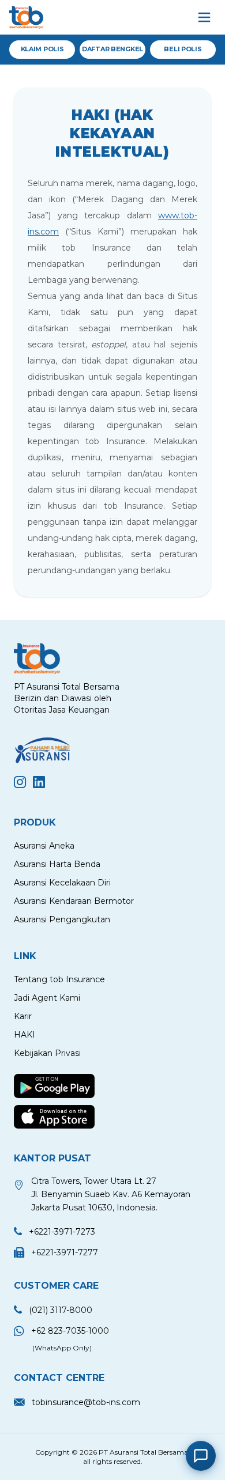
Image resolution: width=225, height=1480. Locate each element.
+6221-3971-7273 (62, 1232)
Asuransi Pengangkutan (62, 919)
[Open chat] (201, 1456)
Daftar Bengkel (112, 49)
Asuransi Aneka (44, 846)
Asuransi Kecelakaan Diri (62, 882)
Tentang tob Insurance (59, 979)
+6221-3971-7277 (64, 1252)
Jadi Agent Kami (47, 998)
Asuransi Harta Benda (57, 864)
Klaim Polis (42, 49)
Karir (23, 1016)
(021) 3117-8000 (60, 1310)
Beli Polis (182, 49)
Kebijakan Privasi (47, 1053)
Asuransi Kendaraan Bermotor (74, 901)
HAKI (24, 1034)
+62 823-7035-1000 (70, 1331)
